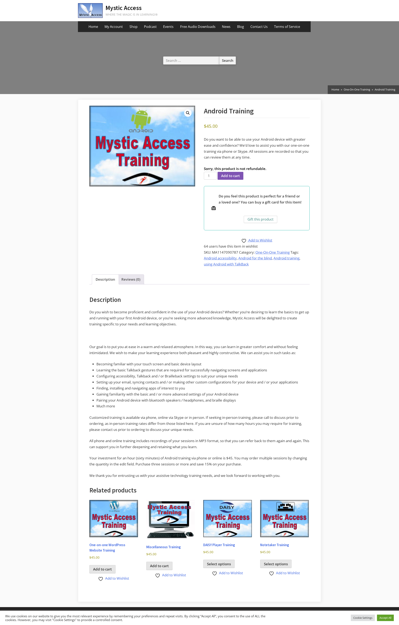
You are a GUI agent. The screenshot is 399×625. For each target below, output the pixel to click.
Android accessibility (220, 258)
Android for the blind (255, 258)
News (226, 26)
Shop (133, 26)
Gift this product (260, 219)
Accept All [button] (385, 618)
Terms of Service (287, 26)
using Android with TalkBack (226, 264)
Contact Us (259, 26)
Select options (219, 564)
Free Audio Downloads (198, 26)
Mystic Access (124, 8)
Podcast (150, 26)
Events (168, 26)
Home (93, 26)
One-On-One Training (357, 89)
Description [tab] (105, 279)
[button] (188, 113)
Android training (286, 258)
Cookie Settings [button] (362, 618)
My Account (114, 26)
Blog (240, 26)
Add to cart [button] (102, 569)
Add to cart (230, 175)
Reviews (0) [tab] (130, 279)
